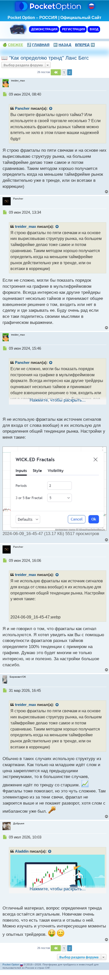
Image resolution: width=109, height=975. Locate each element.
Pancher (22, 108)
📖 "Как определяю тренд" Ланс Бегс (45, 58)
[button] (56, 72)
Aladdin (22, 851)
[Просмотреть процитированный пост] (51, 109)
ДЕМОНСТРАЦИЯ (44, 29)
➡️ (85, 45)
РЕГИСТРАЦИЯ (73, 29)
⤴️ (38, 45)
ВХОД (94, 29)
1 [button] (64, 72)
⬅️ (62, 45)
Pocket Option (11, 964)
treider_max (25, 227)
